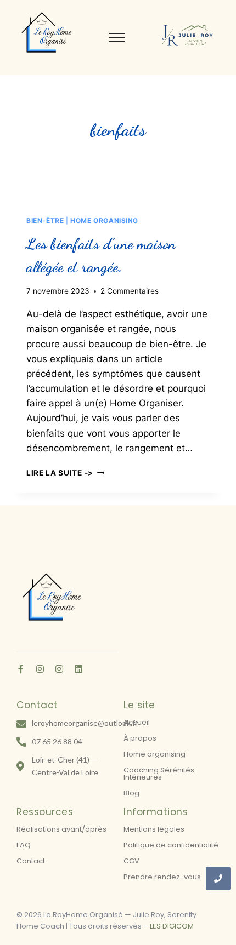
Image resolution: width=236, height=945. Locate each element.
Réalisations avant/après (61, 829)
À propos (139, 738)
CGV (131, 861)
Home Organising (104, 220)
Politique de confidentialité (170, 845)
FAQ (23, 845)
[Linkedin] (78, 669)
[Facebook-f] (20, 669)
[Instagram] (40, 669)
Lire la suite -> (65, 472)
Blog (131, 793)
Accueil (136, 722)
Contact (30, 861)
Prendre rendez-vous (162, 877)
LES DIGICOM (172, 926)
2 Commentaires (129, 291)
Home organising (154, 754)
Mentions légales (153, 829)
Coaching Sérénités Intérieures (158, 773)
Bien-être (45, 220)
